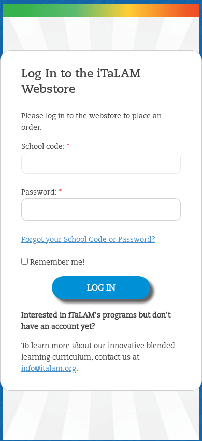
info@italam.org (48, 369)
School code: (45, 146)
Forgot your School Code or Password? (88, 239)
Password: (41, 192)
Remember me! (56, 262)
